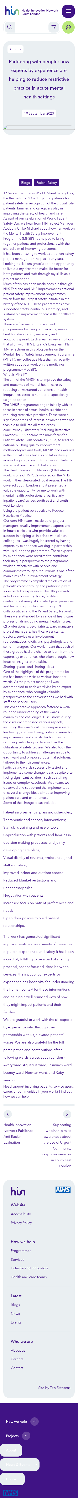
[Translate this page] (68, 27)
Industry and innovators (29, 1268)
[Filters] (53, 27)
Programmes (21, 1250)
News (15, 1313)
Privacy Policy (21, 1222)
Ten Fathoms (60, 1387)
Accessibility (21, 1214)
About (11, 1450)
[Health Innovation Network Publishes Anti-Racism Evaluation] (21, 1114)
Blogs (16, 49)
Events (16, 1322)
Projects (12, 1435)
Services (17, 1259)
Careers (17, 1359)
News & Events (18, 1464)
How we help (16, 1421)
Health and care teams (29, 1277)
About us (18, 1350)
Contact (17, 1367)
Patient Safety (46, 182)
